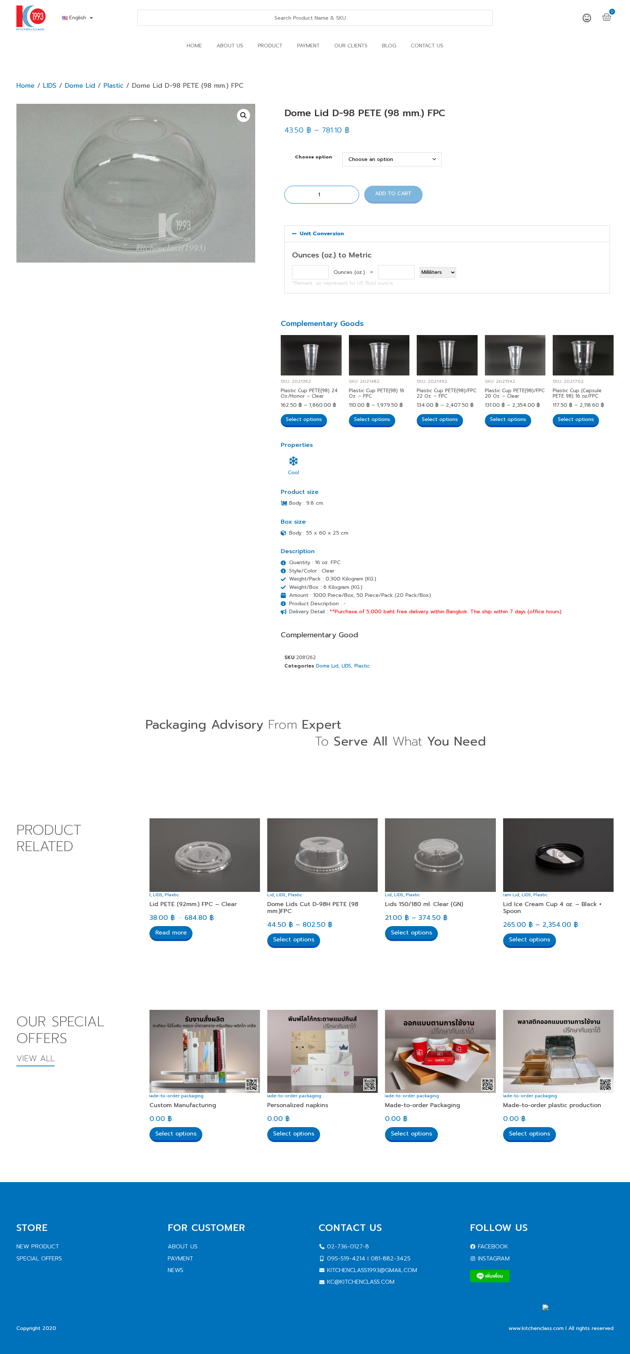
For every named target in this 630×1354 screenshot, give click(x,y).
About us (230, 46)
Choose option (313, 157)
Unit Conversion (322, 233)
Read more (171, 932)
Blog (389, 46)
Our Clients (351, 46)
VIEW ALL (35, 1058)
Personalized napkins (297, 1105)
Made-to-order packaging (175, 1096)
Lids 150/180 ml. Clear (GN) (424, 904)
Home (194, 46)
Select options (304, 419)
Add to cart (393, 193)
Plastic (114, 85)
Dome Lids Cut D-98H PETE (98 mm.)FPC (312, 908)
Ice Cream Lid (504, 894)
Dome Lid (80, 85)
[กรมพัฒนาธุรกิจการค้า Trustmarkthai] (578, 1316)
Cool (293, 472)
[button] (243, 115)
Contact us (427, 46)
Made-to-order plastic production (552, 1105)
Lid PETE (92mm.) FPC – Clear (193, 904)
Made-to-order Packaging (422, 1105)
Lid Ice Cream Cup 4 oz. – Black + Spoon (552, 908)
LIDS (50, 85)
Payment (308, 46)
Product (270, 46)
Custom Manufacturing (182, 1105)
